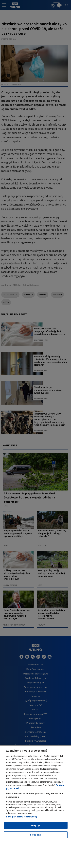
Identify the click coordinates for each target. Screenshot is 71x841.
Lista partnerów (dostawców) (21, 816)
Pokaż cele (35, 834)
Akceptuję (35, 825)
